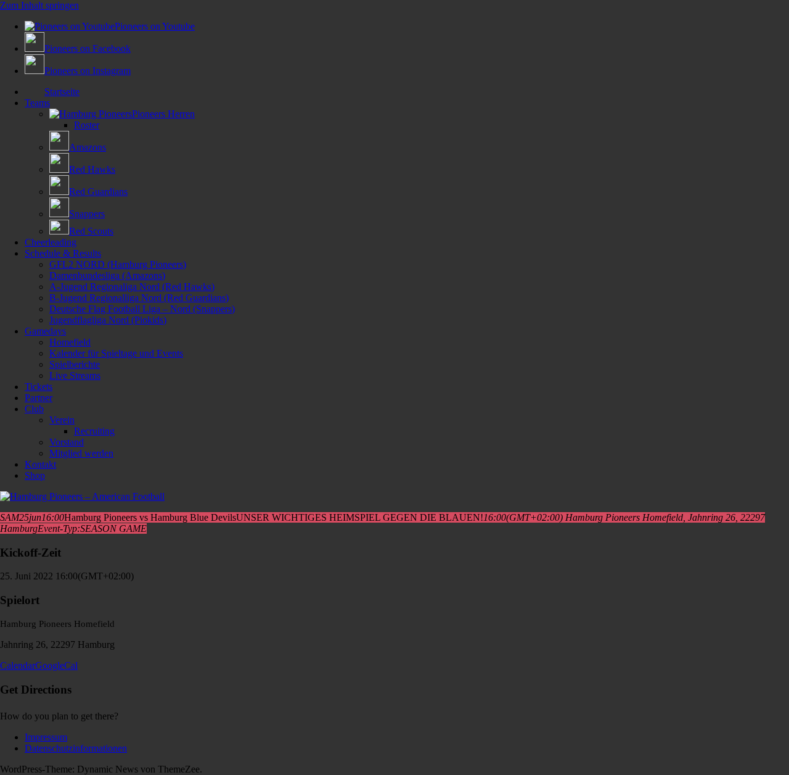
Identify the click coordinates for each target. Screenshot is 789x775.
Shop (35, 475)
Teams (37, 102)
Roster (86, 125)
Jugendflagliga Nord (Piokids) (107, 320)
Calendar (17, 665)
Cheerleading (50, 242)
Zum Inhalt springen (39, 5)
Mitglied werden (81, 453)
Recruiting (94, 431)
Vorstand (66, 442)
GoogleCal (56, 665)
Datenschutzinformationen (76, 748)
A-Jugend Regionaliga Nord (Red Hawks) (132, 286)
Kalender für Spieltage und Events (116, 353)
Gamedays (45, 331)
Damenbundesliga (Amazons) (107, 275)
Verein (62, 420)
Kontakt (40, 464)
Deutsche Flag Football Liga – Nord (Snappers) (142, 309)
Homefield (70, 342)
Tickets (38, 386)
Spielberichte (74, 364)
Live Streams (74, 375)
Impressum (46, 737)
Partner (38, 397)
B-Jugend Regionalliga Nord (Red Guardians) (139, 297)
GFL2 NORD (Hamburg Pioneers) (117, 264)
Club (34, 409)
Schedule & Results (63, 253)
